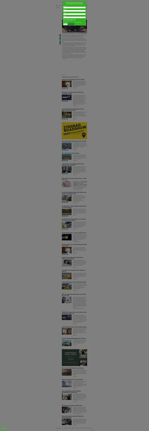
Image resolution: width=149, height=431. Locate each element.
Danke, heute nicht (71, 24)
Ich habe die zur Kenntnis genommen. (73, 22)
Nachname (65, 9)
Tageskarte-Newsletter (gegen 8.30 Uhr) (70, 20)
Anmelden (65, 24)
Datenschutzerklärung (71, 22)
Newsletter (4, 428)
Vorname (64, 6)
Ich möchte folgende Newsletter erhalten (69, 19)
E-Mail (64, 12)
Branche (64, 15)
